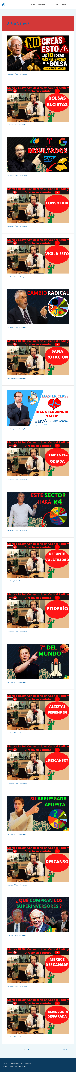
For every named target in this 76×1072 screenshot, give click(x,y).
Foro (56, 5)
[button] (72, 5)
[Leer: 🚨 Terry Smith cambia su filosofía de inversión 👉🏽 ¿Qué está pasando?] (38, 306)
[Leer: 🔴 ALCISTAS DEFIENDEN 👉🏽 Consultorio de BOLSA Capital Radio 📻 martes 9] (38, 712)
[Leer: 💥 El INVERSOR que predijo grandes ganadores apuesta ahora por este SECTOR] (38, 509)
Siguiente (67, 1049)
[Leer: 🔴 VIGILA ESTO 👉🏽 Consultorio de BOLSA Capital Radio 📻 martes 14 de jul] (38, 256)
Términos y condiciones (17, 1066)
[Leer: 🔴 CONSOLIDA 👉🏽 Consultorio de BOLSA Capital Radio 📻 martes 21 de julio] (38, 205)
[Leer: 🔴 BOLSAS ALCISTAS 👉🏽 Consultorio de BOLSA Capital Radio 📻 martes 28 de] (38, 104)
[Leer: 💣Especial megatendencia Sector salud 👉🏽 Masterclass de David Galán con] (38, 408)
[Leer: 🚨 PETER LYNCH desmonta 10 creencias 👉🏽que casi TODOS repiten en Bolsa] (38, 53)
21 (37, 1049)
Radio (16, 581)
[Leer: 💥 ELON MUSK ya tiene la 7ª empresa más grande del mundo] (38, 661)
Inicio (33, 5)
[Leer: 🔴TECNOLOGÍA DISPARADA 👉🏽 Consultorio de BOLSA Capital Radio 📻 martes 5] (38, 1016)
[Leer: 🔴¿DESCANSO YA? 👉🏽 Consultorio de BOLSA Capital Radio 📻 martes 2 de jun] (38, 762)
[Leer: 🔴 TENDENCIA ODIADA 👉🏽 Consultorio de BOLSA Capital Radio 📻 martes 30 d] (38, 458)
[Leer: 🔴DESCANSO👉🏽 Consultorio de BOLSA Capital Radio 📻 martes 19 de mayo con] (38, 864)
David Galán (10, 74)
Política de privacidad (16, 1063)
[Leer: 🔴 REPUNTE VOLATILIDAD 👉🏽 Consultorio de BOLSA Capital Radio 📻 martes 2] (38, 560)
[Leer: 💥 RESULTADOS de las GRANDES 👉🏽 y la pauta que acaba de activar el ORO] (38, 154)
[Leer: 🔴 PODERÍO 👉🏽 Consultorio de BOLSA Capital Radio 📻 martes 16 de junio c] (38, 610)
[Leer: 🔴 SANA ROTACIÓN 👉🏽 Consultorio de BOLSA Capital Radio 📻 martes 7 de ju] (38, 357)
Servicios (41, 5)
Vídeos (16, 74)
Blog (49, 5)
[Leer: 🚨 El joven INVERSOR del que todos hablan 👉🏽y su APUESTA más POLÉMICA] (38, 813)
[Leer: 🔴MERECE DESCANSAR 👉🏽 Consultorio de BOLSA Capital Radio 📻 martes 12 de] (38, 965)
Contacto (64, 5)
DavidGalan (10, 125)
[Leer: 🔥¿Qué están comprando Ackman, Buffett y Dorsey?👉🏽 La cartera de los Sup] (38, 915)
